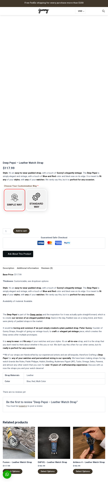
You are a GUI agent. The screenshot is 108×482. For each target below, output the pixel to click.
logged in (23, 406)
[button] (7, 11)
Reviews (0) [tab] (47, 268)
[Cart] (89, 11)
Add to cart (21, 231)
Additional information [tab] (28, 268)
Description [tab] (8, 268)
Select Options (13, 471)
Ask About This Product (19, 254)
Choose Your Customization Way (21, 186)
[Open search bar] (103, 11)
